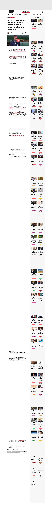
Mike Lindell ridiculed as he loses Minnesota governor (33, 379)
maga (33, 94)
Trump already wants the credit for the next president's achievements (33, 71)
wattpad (40, 440)
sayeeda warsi (9, 452)
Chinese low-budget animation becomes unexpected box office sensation (40, 241)
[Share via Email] (28, 32)
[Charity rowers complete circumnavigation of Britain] (40, 454)
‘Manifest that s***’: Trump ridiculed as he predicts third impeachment (40, 254)
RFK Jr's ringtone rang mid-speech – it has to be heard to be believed (40, 70)
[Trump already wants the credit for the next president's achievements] (34, 65)
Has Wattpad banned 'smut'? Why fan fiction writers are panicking (40, 437)
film (40, 244)
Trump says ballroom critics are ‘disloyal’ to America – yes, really (40, 425)
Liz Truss (10, 129)
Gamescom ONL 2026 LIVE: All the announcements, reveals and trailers (40, 48)
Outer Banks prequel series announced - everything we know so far (34, 229)
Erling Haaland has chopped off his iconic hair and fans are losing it (33, 333)
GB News (10, 108)
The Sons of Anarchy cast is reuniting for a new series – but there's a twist (34, 207)
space (33, 290)
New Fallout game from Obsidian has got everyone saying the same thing (33, 367)
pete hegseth (33, 61)
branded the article (21, 440)
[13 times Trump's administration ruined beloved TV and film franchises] (34, 316)
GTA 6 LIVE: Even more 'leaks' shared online (40, 25)
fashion (34, 50)
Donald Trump (33, 278)
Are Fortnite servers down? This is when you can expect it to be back (40, 345)
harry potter (34, 244)
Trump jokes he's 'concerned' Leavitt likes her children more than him (40, 59)
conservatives (14, 452)
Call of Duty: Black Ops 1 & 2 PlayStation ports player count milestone (33, 484)
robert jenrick (12, 17)
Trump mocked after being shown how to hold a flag (40, 103)
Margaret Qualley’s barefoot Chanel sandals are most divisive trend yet (40, 413)
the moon (34, 440)
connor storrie (40, 94)
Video (37, 14)
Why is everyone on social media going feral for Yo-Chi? (34, 391)
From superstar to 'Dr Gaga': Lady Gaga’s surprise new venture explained (40, 391)
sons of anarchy (33, 210)
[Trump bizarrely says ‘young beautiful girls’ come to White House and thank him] (34, 466)
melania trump (33, 106)
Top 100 (9, 14)
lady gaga (40, 394)
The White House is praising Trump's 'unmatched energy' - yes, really (34, 194)
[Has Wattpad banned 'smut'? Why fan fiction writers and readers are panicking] (40, 432)
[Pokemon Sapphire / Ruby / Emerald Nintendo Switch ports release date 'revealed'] (40, 294)
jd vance (40, 152)
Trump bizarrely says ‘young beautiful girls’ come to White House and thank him (33, 472)
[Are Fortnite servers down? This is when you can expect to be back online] (40, 340)
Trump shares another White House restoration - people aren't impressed (33, 459)
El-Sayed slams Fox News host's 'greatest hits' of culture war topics (40, 379)
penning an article (15, 113)
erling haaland (33, 336)
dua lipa (40, 164)
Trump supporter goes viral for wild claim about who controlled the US (33, 92)
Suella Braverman (17, 112)
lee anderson (21, 451)
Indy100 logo (26, 12)
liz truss (18, 451)
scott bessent (33, 164)
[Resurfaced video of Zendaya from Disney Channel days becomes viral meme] (40, 190)
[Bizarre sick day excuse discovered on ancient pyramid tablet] (40, 270)
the (12, 57)
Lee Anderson (23, 108)
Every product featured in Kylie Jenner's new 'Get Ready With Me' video (40, 229)
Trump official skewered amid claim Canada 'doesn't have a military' (40, 116)
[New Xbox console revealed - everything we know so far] (40, 466)
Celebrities (33, 14)
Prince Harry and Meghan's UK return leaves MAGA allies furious (34, 183)
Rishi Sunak (20, 49)
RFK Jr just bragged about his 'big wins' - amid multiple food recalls (34, 253)
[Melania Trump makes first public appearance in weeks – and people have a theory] (34, 98)
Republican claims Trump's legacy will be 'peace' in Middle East (40, 137)
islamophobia (9, 451)
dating (40, 210)
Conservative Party (12, 107)
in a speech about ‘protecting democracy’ (20, 51)
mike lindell (34, 382)
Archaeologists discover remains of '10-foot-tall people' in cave (33, 424)
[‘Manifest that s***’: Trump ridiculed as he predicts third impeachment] (40, 248)
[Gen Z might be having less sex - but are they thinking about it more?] (40, 202)
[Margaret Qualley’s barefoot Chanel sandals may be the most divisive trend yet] (40, 408)
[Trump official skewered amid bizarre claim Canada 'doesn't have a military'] (40, 110)
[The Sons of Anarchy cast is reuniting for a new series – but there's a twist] (34, 202)
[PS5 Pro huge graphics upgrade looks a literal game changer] (40, 362)
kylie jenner (34, 348)
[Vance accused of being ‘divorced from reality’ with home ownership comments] (40, 328)
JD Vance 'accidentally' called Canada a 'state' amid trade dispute (40, 149)
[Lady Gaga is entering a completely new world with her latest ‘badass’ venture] (40, 386)
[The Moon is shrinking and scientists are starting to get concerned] (34, 432)
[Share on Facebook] (25, 32)
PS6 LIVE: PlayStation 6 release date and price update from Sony (33, 116)
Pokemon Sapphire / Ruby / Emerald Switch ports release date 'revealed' (40, 299)
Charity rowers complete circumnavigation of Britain (40, 459)
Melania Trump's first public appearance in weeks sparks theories (33, 104)
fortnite (40, 348)
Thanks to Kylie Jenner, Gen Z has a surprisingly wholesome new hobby (34, 345)
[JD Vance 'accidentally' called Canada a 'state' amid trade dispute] (40, 144)
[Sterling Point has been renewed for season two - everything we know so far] (34, 408)
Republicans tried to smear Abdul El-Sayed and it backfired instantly (33, 137)
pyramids (41, 278)
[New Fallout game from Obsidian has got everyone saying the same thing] (34, 362)
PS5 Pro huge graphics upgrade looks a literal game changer (40, 367)
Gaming (16, 14)
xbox (40, 475)
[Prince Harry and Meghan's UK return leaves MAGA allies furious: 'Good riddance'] (34, 178)
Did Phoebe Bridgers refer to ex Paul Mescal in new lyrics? (34, 299)
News (13, 14)
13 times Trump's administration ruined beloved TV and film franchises (34, 321)
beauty (40, 232)
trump (33, 475)
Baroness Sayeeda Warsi (14, 152)
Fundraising (40, 462)
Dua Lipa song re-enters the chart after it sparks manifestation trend (40, 161)
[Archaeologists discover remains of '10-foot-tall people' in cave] (34, 420)
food (33, 394)
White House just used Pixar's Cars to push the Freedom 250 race (40, 321)
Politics (9, 17)
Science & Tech (25, 14)
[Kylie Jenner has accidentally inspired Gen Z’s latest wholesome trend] (34, 340)
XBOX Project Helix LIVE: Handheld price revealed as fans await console (40, 183)
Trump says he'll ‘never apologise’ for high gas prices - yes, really (33, 275)
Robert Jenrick (11, 55)
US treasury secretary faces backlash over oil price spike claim (33, 161)
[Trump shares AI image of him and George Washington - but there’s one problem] (40, 282)
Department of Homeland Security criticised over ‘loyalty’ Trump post (33, 25)
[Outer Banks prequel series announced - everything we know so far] (34, 224)
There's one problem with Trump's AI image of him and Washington (40, 287)
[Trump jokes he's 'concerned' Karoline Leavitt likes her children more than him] (40, 54)
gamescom (40, 50)
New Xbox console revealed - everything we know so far (40, 471)
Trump (20, 14)
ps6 (33, 118)
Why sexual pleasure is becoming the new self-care (40, 207)
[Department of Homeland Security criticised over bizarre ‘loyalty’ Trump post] (34, 20)
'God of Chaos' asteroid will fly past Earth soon (34, 287)
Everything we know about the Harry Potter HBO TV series (33, 241)
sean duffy (40, 118)
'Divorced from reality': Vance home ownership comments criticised (40, 333)
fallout (33, 370)
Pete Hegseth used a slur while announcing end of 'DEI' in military (33, 59)
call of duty (34, 487)
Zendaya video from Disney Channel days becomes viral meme (40, 195)
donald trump (40, 61)
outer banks (34, 232)
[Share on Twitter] (26, 32)
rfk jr (40, 73)
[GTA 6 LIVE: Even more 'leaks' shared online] (40, 20)
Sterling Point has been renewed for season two (33, 413)
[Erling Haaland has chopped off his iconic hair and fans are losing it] (34, 328)
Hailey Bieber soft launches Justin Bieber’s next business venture (33, 47)
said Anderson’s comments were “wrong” (17, 135)
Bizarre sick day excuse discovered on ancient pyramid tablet (40, 275)
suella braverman (14, 451)
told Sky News (20, 150)
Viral (29, 14)
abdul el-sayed (40, 382)
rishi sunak (25, 451)
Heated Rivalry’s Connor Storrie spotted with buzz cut (40, 92)
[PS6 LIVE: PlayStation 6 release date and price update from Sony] (34, 110)
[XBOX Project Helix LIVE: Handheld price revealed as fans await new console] (40, 178)
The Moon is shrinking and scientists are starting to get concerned (34, 437)
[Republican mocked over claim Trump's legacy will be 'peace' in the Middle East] (40, 132)
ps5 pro (40, 370)
